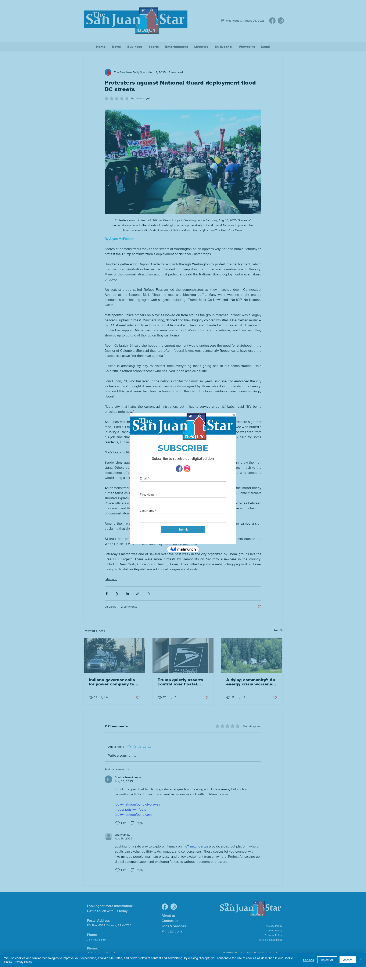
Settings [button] (308, 960)
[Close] (360, 960)
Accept (347, 960)
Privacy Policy (23, 962)
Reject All (327, 960)
